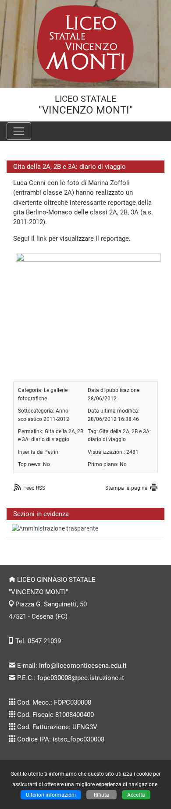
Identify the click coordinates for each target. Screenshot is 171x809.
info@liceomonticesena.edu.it (83, 666)
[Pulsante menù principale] (19, 131)
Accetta (136, 794)
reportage (115, 238)
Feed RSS (34, 488)
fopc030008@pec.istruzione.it (80, 678)
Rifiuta (101, 794)
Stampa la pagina (126, 488)
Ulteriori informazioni (51, 794)
